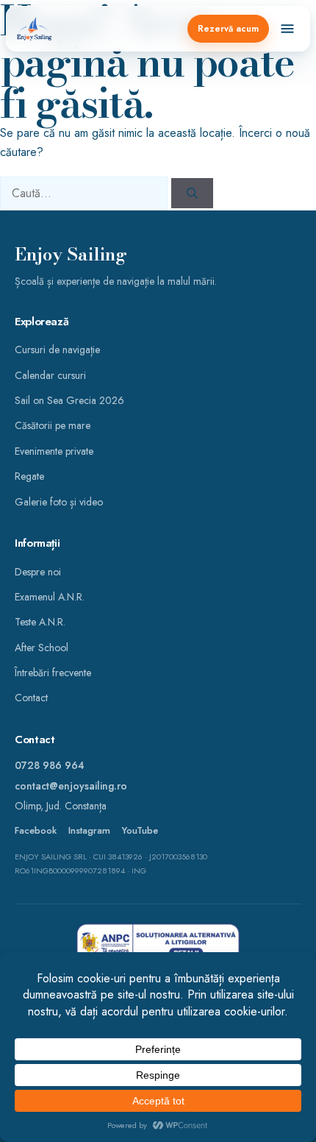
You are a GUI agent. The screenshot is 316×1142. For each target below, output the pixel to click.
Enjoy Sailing (71, 255)
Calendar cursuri (50, 375)
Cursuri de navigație (57, 349)
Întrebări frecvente (53, 672)
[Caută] (192, 193)
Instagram (89, 830)
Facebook (36, 830)
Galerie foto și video (59, 501)
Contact (31, 697)
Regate (29, 476)
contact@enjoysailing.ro (71, 786)
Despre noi (38, 571)
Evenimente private (54, 451)
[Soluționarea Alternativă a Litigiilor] (158, 943)
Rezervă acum (228, 28)
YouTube (140, 830)
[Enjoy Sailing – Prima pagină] (34, 28)
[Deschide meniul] (287, 28)
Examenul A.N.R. (50, 596)
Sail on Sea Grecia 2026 (69, 400)
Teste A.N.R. (40, 621)
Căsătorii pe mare (52, 425)
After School (41, 647)
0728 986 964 (50, 765)
